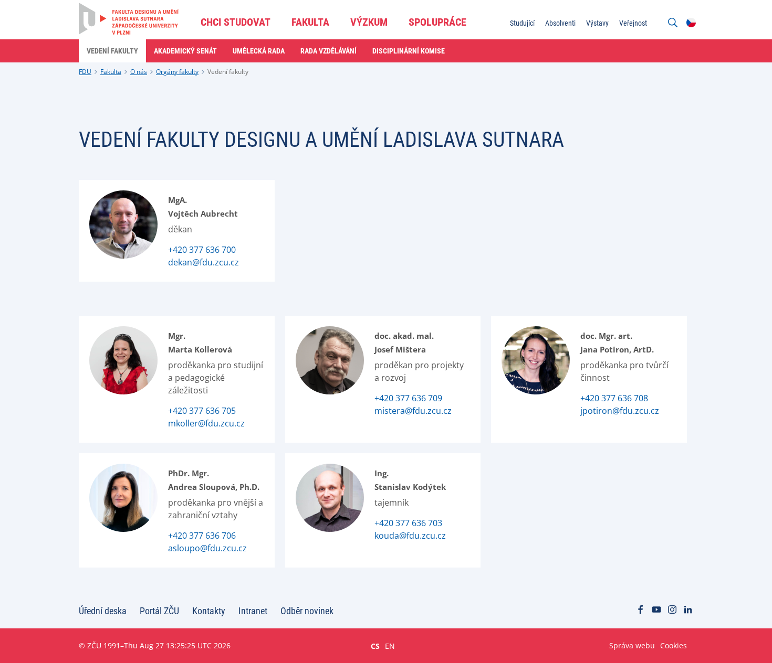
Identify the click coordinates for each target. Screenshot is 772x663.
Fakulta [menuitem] (310, 22)
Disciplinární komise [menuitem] (408, 51)
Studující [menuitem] (522, 23)
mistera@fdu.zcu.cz (413, 410)
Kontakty (208, 610)
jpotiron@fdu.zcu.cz (619, 410)
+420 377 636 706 (202, 535)
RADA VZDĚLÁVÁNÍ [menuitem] (328, 51)
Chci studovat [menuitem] (235, 22)
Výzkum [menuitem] (369, 22)
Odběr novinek (306, 610)
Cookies (673, 645)
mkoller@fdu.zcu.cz (206, 423)
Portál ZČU (159, 610)
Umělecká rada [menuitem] (259, 51)
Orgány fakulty (177, 71)
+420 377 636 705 (202, 410)
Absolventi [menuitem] (560, 23)
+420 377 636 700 (202, 249)
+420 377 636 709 (408, 398)
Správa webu (632, 645)
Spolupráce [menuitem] (437, 22)
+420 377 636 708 (614, 398)
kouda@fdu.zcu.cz (410, 535)
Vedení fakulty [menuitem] (112, 51)
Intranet (252, 610)
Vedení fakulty (227, 71)
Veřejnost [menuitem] (633, 23)
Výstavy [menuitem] (597, 23)
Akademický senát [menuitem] (185, 51)
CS (375, 645)
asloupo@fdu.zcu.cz (207, 548)
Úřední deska (103, 610)
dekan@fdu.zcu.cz (203, 262)
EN (390, 645)
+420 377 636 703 (408, 523)
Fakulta (110, 71)
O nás (138, 71)
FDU (85, 71)
